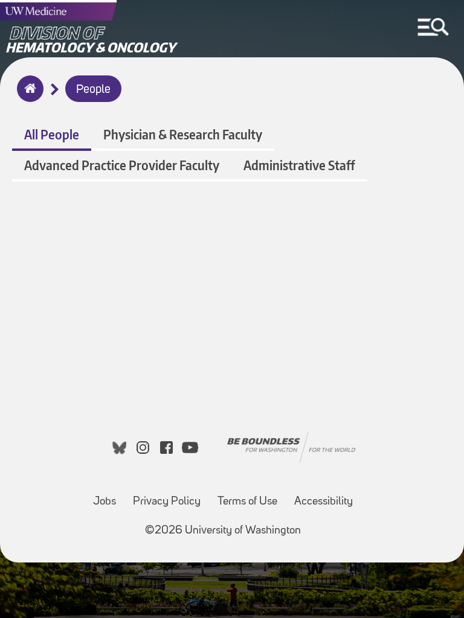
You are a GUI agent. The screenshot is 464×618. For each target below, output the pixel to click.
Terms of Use (247, 502)
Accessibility (323, 502)
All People (51, 134)
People (93, 90)
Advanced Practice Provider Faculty (121, 165)
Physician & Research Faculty (182, 134)
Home (27, 96)
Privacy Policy (167, 502)
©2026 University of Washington (223, 531)
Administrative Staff (299, 165)
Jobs (104, 502)
